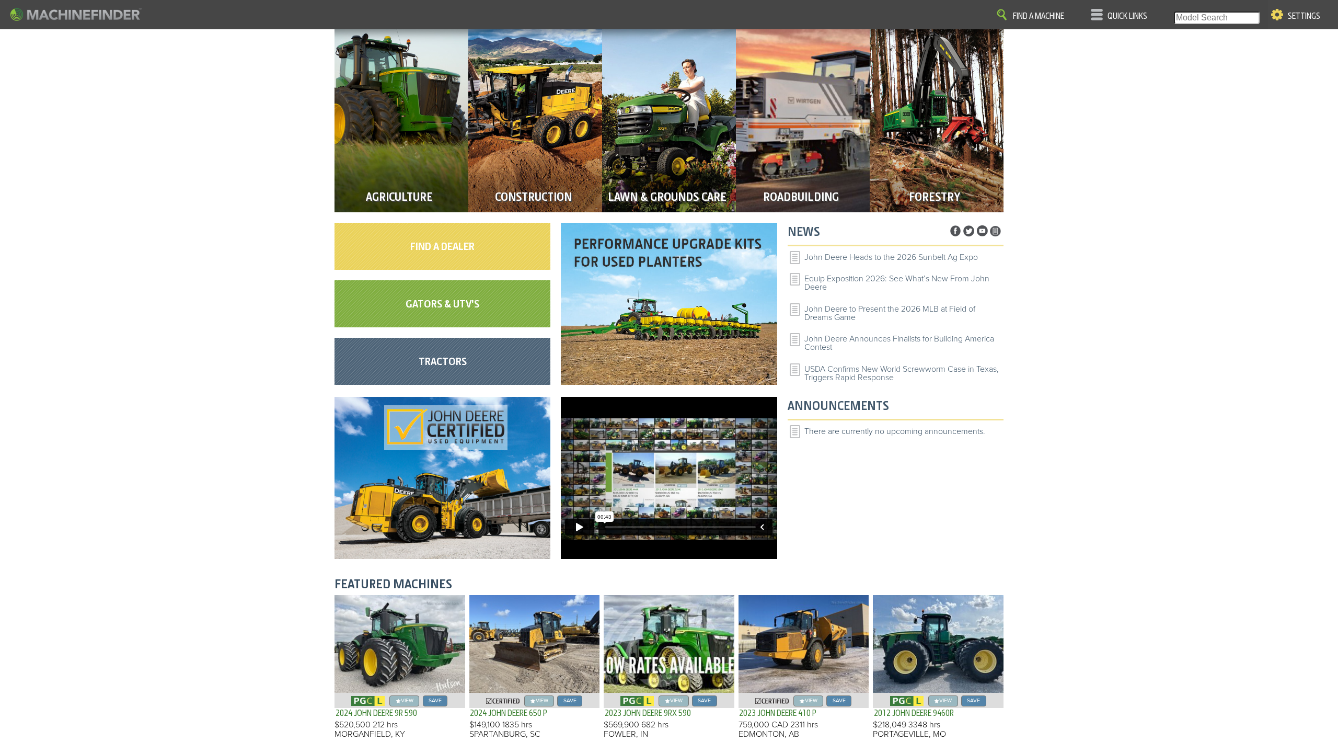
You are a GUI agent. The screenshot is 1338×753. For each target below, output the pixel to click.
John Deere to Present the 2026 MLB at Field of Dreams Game (889, 313)
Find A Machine (1038, 16)
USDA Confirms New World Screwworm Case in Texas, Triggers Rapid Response (901, 373)
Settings (1304, 16)
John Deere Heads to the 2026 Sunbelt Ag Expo (891, 257)
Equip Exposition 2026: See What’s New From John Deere (896, 282)
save (435, 700)
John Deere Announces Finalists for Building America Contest (899, 343)
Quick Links (1127, 16)
